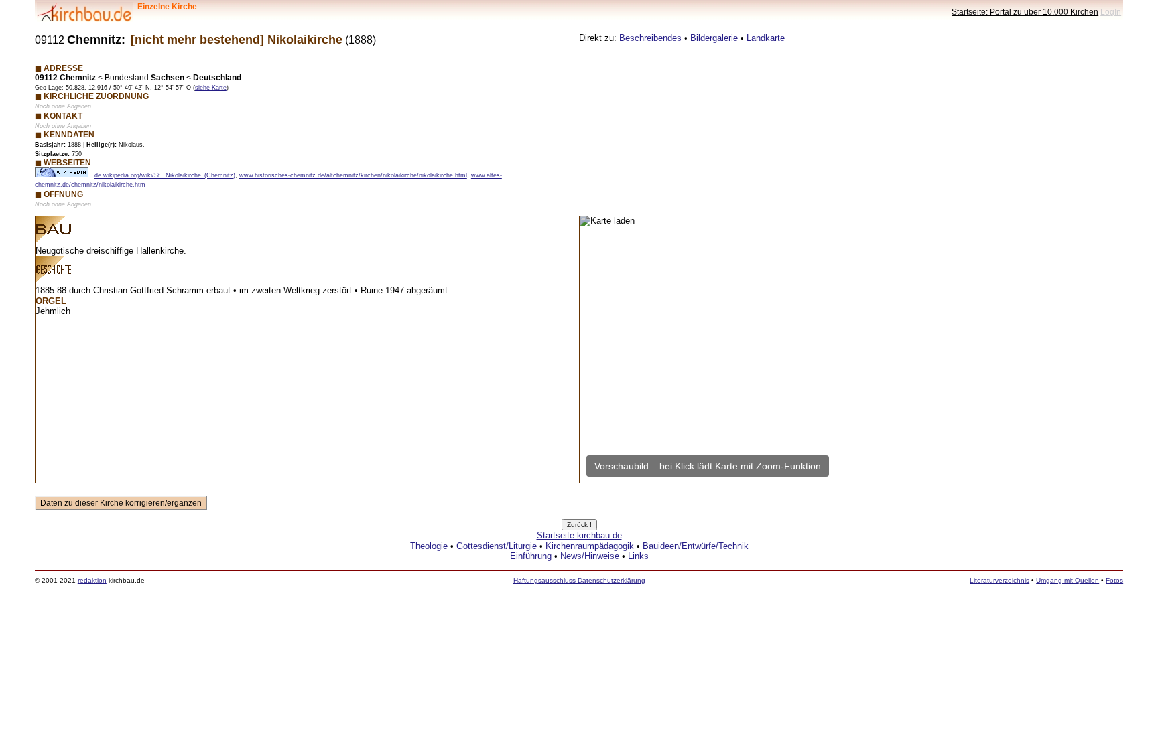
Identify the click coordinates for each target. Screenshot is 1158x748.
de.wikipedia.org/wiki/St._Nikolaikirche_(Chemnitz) (164, 175)
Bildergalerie (714, 38)
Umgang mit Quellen (1067, 580)
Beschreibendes (650, 38)
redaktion (92, 580)
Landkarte (766, 38)
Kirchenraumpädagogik (589, 546)
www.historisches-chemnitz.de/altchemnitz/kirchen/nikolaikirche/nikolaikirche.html (353, 175)
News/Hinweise (589, 556)
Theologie (429, 546)
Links (638, 556)
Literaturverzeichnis (999, 580)
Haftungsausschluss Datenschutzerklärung (579, 580)
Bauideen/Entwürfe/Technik (696, 546)
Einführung (531, 556)
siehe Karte (211, 87)
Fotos (1114, 580)
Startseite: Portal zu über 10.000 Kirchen (1025, 11)
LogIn (1110, 11)
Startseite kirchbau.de (579, 535)
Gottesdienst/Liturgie (496, 546)
